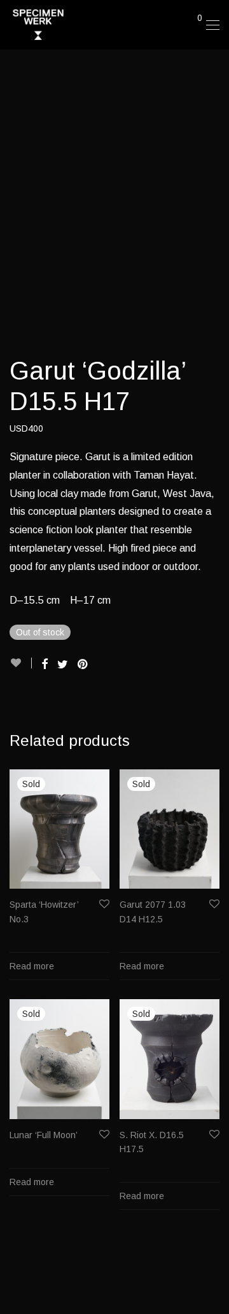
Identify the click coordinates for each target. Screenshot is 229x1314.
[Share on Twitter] (62, 664)
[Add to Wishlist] (21, 663)
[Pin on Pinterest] (83, 664)
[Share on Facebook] (44, 664)
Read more (32, 966)
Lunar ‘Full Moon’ (44, 1135)
